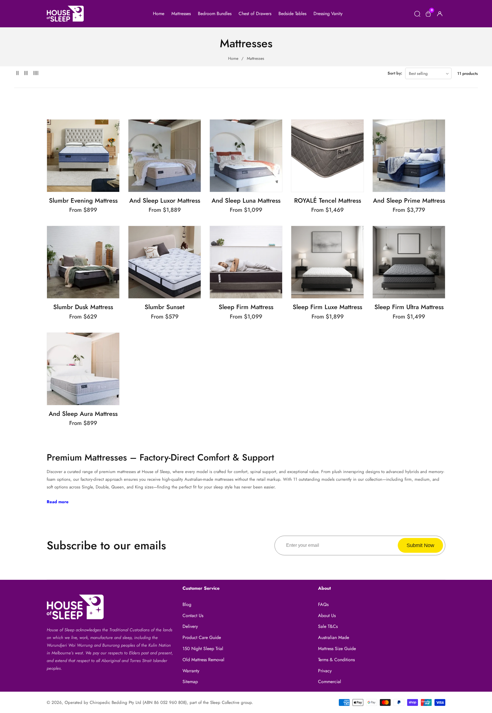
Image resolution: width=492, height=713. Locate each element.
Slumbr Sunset (164, 307)
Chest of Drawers (255, 13)
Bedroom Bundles (214, 13)
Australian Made (333, 637)
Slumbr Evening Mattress (83, 200)
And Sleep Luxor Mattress (164, 200)
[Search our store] (417, 13)
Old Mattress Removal (203, 659)
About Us (327, 615)
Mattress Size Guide (337, 648)
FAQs (323, 604)
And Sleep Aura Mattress (83, 414)
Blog (187, 604)
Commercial (329, 681)
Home (158, 13)
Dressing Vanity (328, 13)
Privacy (325, 670)
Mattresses (181, 13)
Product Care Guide (202, 637)
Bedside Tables (292, 13)
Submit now (420, 545)
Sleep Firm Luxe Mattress (327, 307)
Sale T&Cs (328, 626)
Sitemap (190, 681)
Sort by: (395, 73)
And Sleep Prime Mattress (409, 200)
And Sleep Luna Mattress (246, 200)
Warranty (191, 670)
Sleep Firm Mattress (246, 307)
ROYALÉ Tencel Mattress (327, 200)
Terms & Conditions (336, 659)
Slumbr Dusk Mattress (83, 307)
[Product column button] (17, 73)
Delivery (190, 626)
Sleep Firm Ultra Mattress (409, 307)
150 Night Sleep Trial (203, 648)
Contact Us (193, 615)
